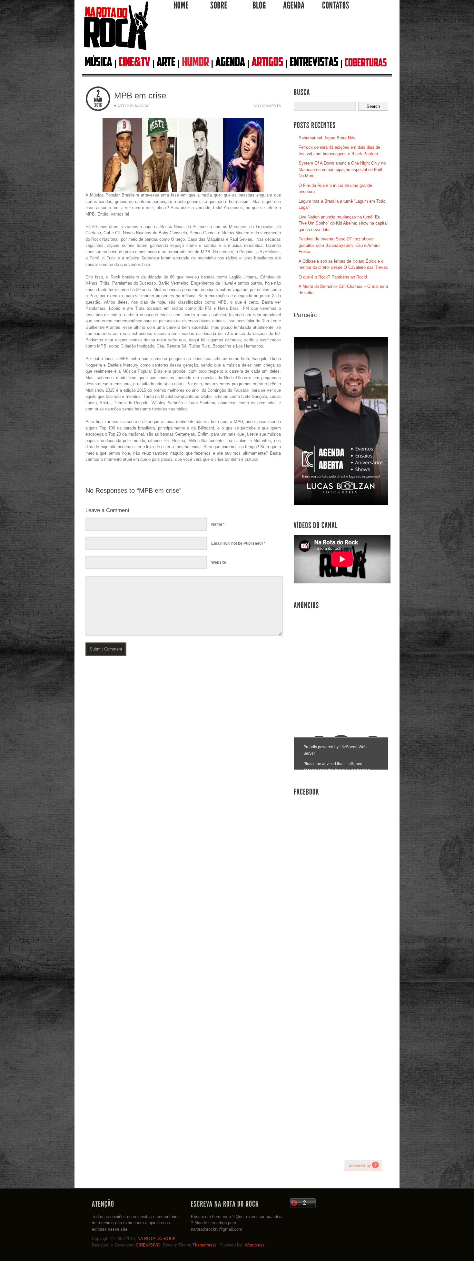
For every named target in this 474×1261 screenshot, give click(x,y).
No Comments (267, 106)
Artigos (125, 106)
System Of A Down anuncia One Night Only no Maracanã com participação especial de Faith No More (342, 169)
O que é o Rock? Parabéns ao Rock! (333, 277)
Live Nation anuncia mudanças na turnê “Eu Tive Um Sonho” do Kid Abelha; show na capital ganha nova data (343, 223)
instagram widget (363, 1165)
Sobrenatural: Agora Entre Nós (327, 138)
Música (141, 106)
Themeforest (204, 1245)
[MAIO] (98, 100)
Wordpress (255, 1245)
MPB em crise (140, 95)
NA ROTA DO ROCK (156, 1238)
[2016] (98, 105)
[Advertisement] (270, 35)
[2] (98, 93)
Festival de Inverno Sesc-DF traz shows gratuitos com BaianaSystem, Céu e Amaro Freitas (339, 245)
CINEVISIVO (148, 1245)
